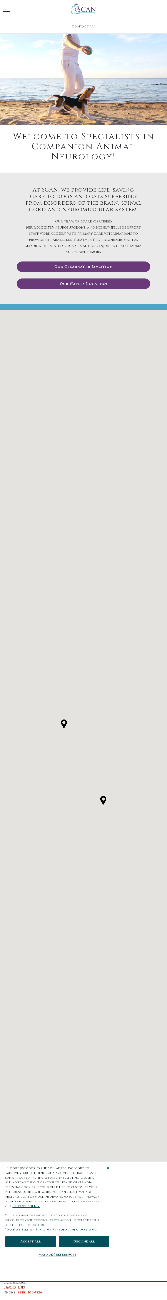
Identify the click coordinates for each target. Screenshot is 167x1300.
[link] (83, 9)
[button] (6, 10)
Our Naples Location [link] (83, 283)
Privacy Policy (26, 1206)
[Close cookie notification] (108, 1168)
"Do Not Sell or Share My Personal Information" (50, 1230)
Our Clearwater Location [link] (83, 266)
